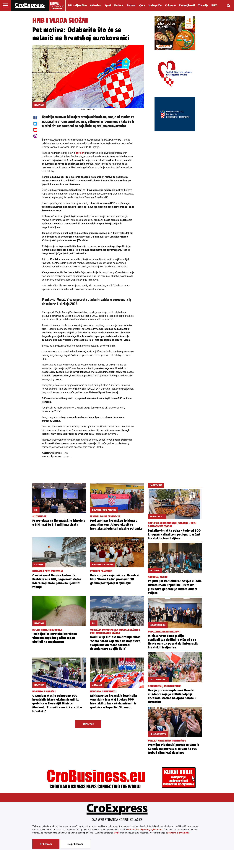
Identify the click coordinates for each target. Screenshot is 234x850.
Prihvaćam (46, 844)
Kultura (118, 5)
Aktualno (95, 5)
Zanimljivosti (187, 5)
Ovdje (117, 832)
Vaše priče (155, 5)
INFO (214, 5)
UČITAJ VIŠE (88, 724)
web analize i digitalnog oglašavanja (144, 829)
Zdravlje (203, 5)
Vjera (142, 5)
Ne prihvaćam (75, 844)
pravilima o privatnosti (178, 832)
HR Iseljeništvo (77, 5)
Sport (107, 5)
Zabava (131, 5)
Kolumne (170, 5)
